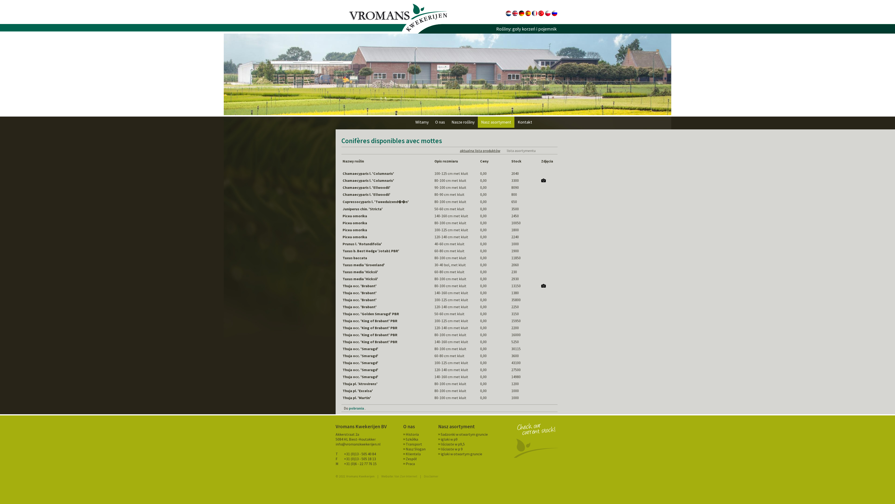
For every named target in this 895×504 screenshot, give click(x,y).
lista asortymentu (521, 150)
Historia (412, 434)
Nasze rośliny (463, 122)
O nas (440, 122)
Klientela (413, 454)
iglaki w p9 (449, 439)
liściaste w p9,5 (453, 444)
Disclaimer (431, 476)
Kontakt (525, 122)
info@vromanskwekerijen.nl (358, 444)
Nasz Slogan (416, 449)
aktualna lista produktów (480, 150)
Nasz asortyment (496, 122)
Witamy (422, 122)
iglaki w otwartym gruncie (461, 454)
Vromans (398, 18)
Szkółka (412, 439)
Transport (414, 444)
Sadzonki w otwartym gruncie (464, 434)
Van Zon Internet (405, 476)
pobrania (356, 408)
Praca (410, 463)
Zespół (411, 458)
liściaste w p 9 (452, 449)
